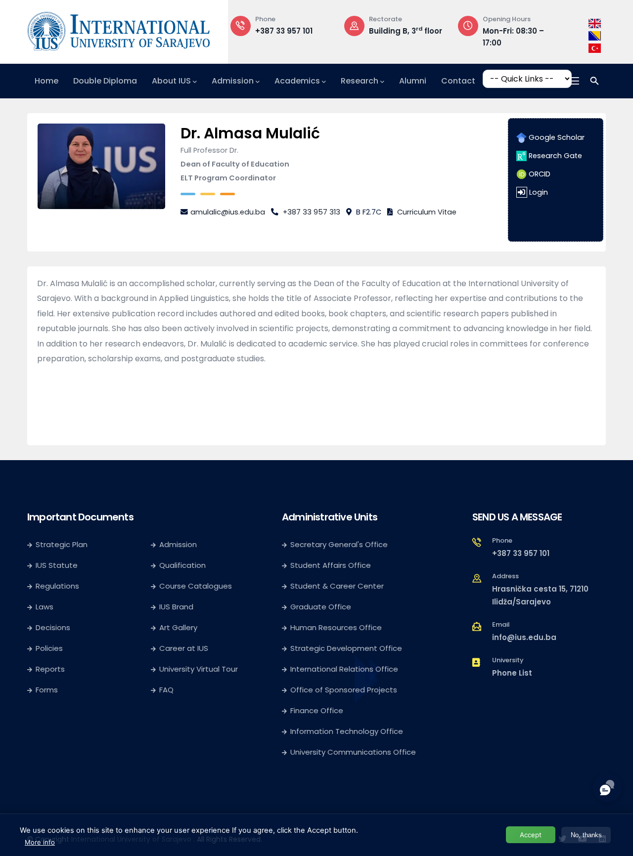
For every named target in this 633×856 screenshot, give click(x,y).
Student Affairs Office (330, 565)
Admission (233, 80)
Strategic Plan (62, 544)
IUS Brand (176, 606)
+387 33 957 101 (284, 31)
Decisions (53, 627)
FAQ (166, 690)
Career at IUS (183, 648)
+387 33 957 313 (311, 212)
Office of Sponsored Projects (343, 690)
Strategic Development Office (346, 648)
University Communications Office (353, 752)
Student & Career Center (337, 586)
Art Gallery (178, 627)
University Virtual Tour (198, 669)
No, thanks (586, 835)
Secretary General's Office (339, 544)
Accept (531, 835)
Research (359, 80)
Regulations (57, 586)
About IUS (171, 80)
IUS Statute (57, 565)
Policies (49, 648)
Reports (50, 669)
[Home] (118, 29)
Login (538, 192)
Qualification (182, 565)
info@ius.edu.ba (524, 637)
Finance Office (316, 710)
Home (46, 80)
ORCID (538, 174)
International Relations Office (344, 669)
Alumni (412, 80)
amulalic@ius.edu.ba (227, 212)
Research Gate (554, 156)
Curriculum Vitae (426, 212)
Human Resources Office (336, 627)
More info (40, 842)
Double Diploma (105, 80)
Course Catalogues (195, 586)
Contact (458, 80)
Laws (44, 606)
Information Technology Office (346, 731)
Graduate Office (320, 606)
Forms (47, 690)
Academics (297, 80)
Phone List (512, 673)
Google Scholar (556, 137)
